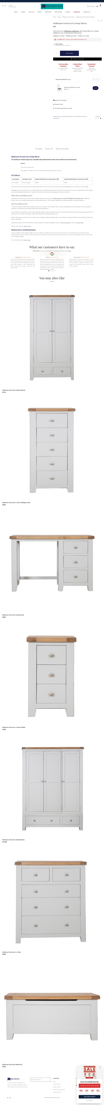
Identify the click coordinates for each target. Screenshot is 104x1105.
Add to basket (69, 53)
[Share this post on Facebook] (96, 118)
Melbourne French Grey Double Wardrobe (13, 390)
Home (54, 17)
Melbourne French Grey (68, 17)
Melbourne (57, 118)
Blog (54, 1081)
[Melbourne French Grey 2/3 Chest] (98, 20)
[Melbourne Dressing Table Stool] (101, 20)
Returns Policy (59, 104)
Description (38, 149)
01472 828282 (68, 198)
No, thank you (90, 1100)
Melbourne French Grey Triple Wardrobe (13, 839)
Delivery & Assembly (60, 100)
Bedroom (60, 116)
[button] (48, 270)
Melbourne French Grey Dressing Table (13, 615)
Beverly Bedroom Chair (72, 87)
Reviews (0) (49, 149)
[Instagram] (5, 5)
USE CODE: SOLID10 (89, 1096)
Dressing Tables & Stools (67, 116)
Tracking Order (57, 1092)
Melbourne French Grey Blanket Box (12, 1064)
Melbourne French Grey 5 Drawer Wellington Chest (16, 502)
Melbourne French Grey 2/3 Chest (11, 952)
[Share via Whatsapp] (98, 118)
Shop (59, 17)
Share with (98, 116)
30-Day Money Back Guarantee (63, 108)
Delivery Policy (57, 1087)
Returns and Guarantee (59, 1089)
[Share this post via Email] (100, 118)
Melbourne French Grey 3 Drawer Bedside (13, 727)
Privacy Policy (56, 1084)
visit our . (78, 223)
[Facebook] (2, 5)
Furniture (75, 116)
